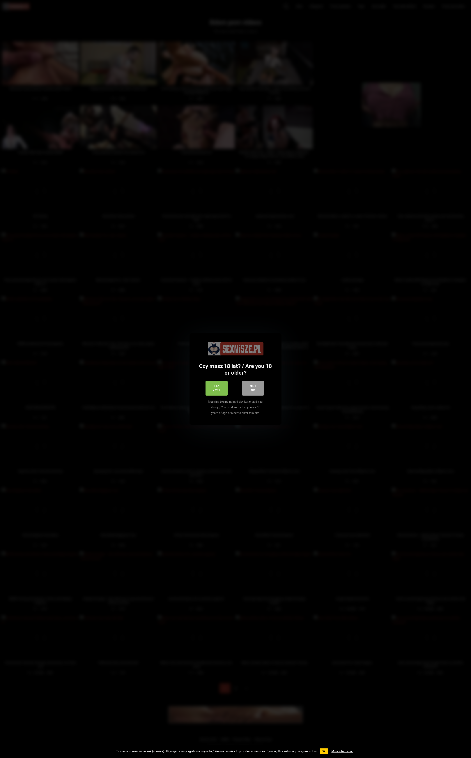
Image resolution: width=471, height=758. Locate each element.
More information (342, 751)
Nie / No (253, 388)
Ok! (324, 751)
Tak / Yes (216, 388)
